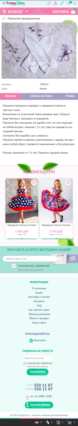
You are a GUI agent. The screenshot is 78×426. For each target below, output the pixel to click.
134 (60, 234)
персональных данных (30, 269)
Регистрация (62, 3)
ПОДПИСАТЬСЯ (66, 258)
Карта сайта (39, 322)
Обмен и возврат (39, 318)
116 (24, 234)
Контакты (39, 301)
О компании (39, 288)
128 (56, 234)
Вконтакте (40, 340)
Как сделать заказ (39, 309)
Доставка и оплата (39, 297)
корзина (64, 11)
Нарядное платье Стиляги (21, 225)
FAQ (39, 305)
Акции (39, 292)
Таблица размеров (39, 314)
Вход (55, 3)
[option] (39, 51)
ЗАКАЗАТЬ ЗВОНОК (40, 404)
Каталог (15, 11)
